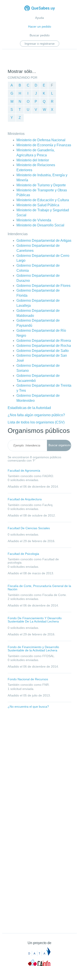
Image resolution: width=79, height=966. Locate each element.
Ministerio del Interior (32, 160)
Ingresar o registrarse (40, 43)
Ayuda (39, 17)
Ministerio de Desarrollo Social (40, 225)
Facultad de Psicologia (23, 553)
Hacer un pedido (39, 26)
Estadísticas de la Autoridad (29, 408)
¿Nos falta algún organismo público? (36, 415)
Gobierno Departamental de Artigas (43, 240)
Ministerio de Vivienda (33, 220)
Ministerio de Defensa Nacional (40, 140)
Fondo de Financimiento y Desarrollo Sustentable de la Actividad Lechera (33, 648)
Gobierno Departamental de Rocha (43, 345)
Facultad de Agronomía (24, 470)
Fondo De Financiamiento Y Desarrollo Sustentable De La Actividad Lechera (35, 619)
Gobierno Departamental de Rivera (43, 340)
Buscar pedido (40, 35)
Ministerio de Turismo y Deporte (41, 185)
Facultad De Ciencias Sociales (29, 528)
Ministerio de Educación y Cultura (42, 200)
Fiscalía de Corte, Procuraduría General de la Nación (39, 587)
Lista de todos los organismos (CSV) (36, 422)
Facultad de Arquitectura (25, 499)
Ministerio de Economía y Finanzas (43, 145)
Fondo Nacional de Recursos (28, 679)
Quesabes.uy (39, 8)
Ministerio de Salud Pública (37, 205)
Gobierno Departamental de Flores (43, 285)
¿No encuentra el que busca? (28, 706)
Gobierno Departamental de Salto (42, 351)
